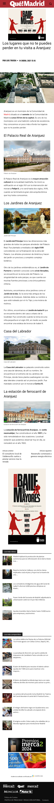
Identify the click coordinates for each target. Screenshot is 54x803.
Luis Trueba (11, 60)
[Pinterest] (16, 66)
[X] (10, 66)
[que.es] (27, 4)
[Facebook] (5, 66)
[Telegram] (28, 66)
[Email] (39, 66)
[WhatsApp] (22, 66)
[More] (45, 66)
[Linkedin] (33, 66)
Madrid (7, 114)
